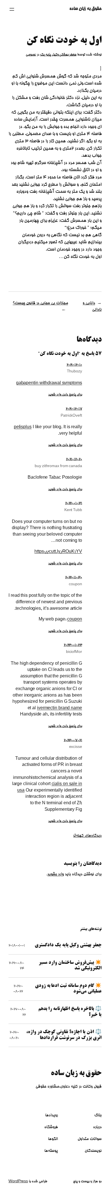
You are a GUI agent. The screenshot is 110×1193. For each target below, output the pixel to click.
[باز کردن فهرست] (11, 9)
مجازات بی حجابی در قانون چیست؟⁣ (40, 303)
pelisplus (23, 427)
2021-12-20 (74, 459)
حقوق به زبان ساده (85, 9)
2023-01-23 (73, 645)
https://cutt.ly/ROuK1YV (58, 552)
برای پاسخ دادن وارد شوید (65, 395)
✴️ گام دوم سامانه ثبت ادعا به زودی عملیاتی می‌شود (68, 989)
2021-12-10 (74, 365)
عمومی (31, 55)
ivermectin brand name (59, 708)
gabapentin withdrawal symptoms (49, 383)
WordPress (18, 1181)
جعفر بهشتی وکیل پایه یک (58, 55)
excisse (75, 747)
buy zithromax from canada (58, 466)
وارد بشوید (55, 874)
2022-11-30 (73, 577)
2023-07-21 (73, 740)
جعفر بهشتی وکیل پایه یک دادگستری (68, 945)
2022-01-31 (73, 503)
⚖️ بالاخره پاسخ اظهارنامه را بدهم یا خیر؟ (70, 1012)
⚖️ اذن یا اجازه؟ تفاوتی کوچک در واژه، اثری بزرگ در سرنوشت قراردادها (64, 1035)
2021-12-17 (74, 409)
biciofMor (74, 652)
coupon (75, 584)
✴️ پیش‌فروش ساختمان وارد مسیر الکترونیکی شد (70, 965)
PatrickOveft (71, 416)
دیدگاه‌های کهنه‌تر (87, 836)
